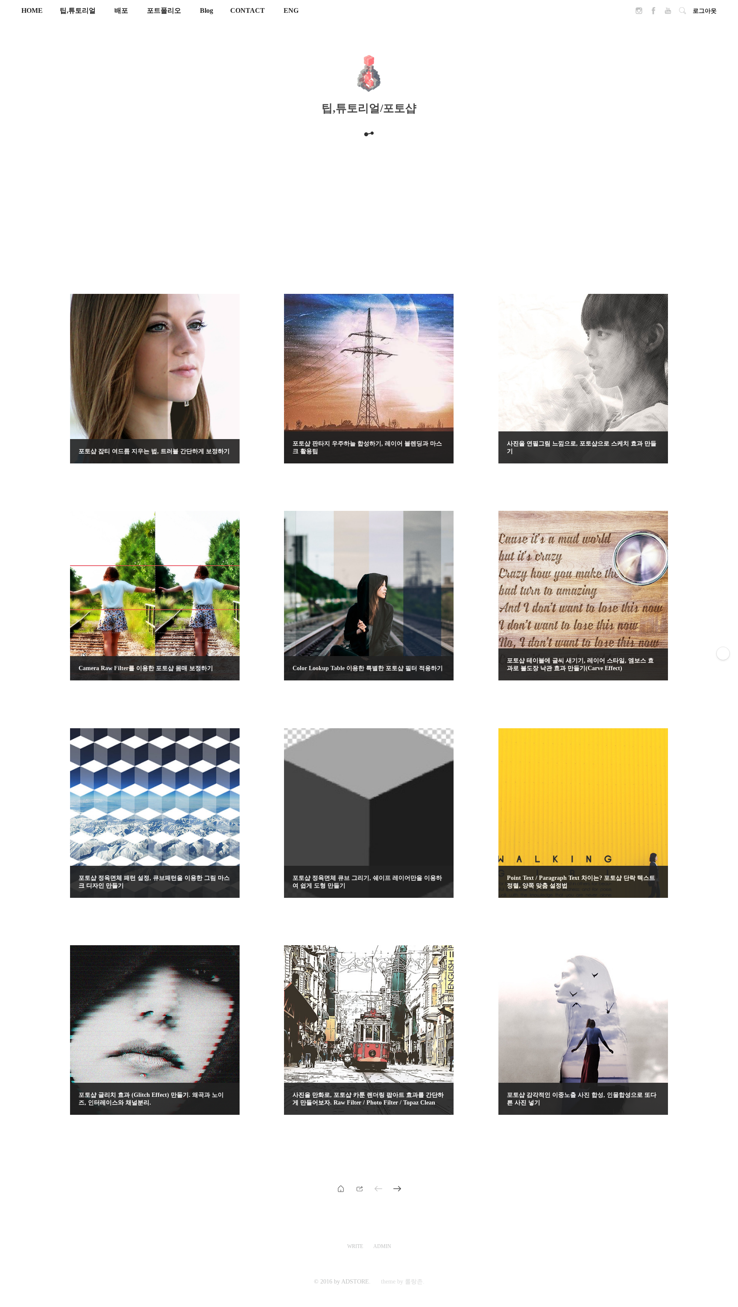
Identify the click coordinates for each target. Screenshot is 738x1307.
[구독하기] (723, 653)
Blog (206, 10)
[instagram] (639, 13)
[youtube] (668, 13)
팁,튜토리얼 (78, 10)
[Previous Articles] (397, 1188)
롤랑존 (414, 1281)
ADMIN (382, 1246)
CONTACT (247, 10)
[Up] (359, 1188)
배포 (121, 10)
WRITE (355, 1246)
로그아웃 (705, 11)
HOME (32, 10)
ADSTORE (355, 1281)
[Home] (341, 1188)
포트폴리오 (164, 10)
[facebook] (653, 13)
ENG (291, 10)
